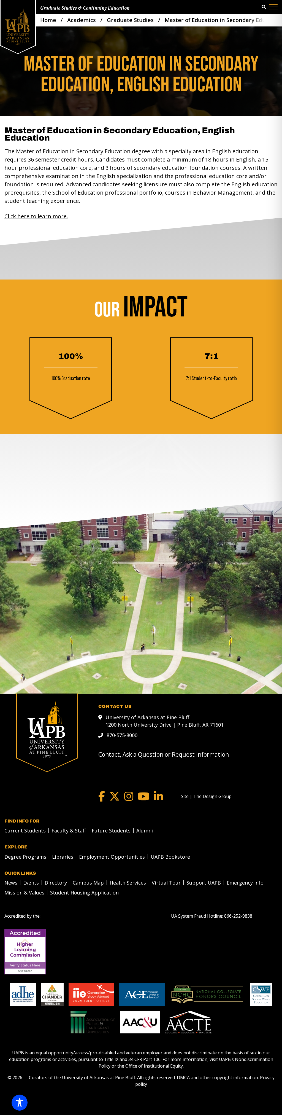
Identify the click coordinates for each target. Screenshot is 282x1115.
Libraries (62, 856)
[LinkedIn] (158, 796)
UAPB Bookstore (170, 856)
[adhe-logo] (23, 994)
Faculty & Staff (68, 830)
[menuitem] (23, 830)
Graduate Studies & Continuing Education (84, 8)
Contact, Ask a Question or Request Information (163, 754)
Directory (56, 882)
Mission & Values (24, 892)
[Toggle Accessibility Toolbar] (19, 1102)
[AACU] (140, 1022)
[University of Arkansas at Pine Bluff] (18, 27)
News (10, 882)
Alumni (144, 830)
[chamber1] (52, 994)
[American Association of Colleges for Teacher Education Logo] (188, 1022)
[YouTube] (144, 796)
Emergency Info (245, 882)
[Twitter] (114, 796)
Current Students (25, 830)
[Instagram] (128, 796)
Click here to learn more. (36, 216)
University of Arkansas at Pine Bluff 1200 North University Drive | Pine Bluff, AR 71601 (164, 721)
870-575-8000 (122, 735)
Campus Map (88, 882)
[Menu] (273, 6)
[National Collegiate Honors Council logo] (207, 994)
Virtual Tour (166, 882)
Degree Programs (25, 856)
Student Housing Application (84, 892)
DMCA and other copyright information (217, 1077)
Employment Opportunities (112, 856)
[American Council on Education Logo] (142, 994)
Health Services (128, 882)
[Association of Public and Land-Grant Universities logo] (92, 1022)
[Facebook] (101, 796)
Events (31, 882)
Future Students (111, 830)
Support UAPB (203, 882)
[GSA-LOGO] (91, 994)
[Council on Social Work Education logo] (261, 994)
